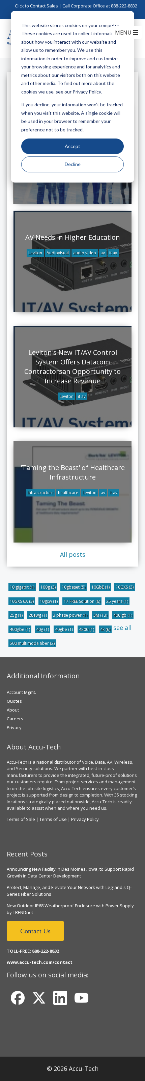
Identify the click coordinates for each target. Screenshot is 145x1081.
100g (48, 587)
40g (42, 629)
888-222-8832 (124, 6)
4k (105, 629)
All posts (72, 554)
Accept (72, 146)
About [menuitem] (13, 710)
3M (100, 615)
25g (16, 615)
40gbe (64, 629)
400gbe (20, 629)
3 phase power (70, 615)
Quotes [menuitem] (14, 701)
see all (122, 627)
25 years (117, 601)
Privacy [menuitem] (14, 727)
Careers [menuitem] (15, 719)
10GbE (100, 587)
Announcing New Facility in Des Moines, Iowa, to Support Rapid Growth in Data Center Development (70, 872)
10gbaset (73, 587)
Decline (73, 164)
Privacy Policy (85, 819)
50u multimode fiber (32, 643)
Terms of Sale (21, 819)
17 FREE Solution (82, 601)
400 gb (122, 615)
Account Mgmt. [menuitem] (21, 692)
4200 (86, 629)
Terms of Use (53, 819)
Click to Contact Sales (36, 6)
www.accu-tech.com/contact (39, 962)
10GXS (125, 587)
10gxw (49, 601)
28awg (38, 615)
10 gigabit (22, 587)
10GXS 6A (22, 601)
